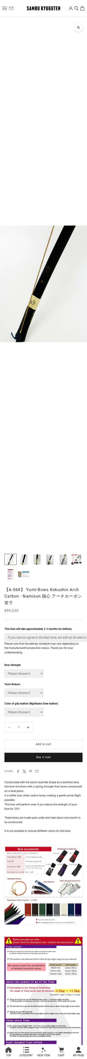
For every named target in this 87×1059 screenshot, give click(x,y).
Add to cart (43, 744)
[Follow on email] (11, 8)
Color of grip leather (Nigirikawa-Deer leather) (31, 703)
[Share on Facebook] (18, 771)
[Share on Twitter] (24, 771)
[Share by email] (37, 771)
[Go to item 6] (76, 559)
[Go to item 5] (63, 559)
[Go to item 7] (10, 574)
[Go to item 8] (24, 574)
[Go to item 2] (24, 559)
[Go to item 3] (37, 559)
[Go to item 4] (50, 559)
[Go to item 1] (10, 559)
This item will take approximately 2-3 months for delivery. (38, 629)
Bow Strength (12, 665)
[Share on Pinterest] (30, 771)
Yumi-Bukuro (12, 684)
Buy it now (43, 757)
